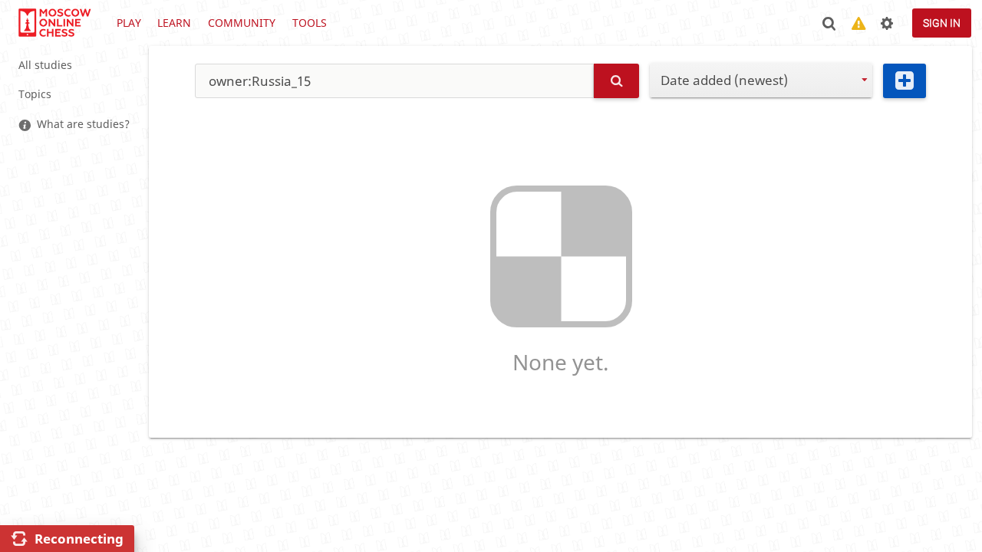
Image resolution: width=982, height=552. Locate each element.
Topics (34, 94)
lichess (54, 23)
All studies (45, 65)
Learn (174, 22)
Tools (309, 22)
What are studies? (83, 124)
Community (241, 22)
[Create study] (904, 81)
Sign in (942, 23)
